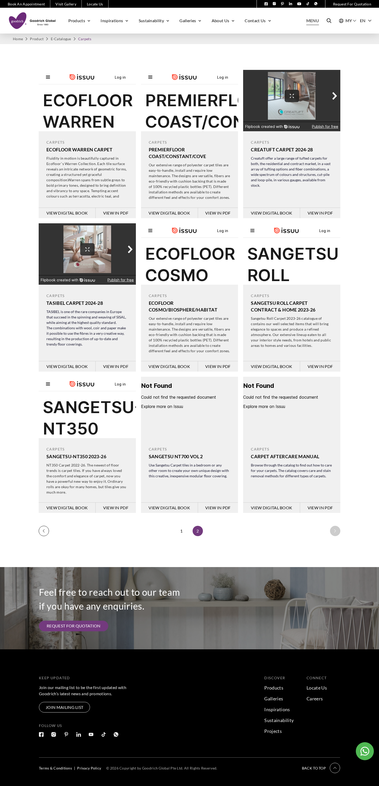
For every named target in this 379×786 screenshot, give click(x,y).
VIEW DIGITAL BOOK (67, 212)
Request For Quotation (352, 4)
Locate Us (95, 4)
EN (363, 20)
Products (76, 20)
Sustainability (151, 20)
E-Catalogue (61, 39)
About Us (220, 20)
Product (37, 39)
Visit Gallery (65, 4)
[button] (321, 768)
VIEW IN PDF (116, 212)
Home (18, 39)
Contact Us (255, 20)
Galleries (187, 20)
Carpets (55, 142)
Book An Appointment (26, 4)
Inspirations (112, 20)
